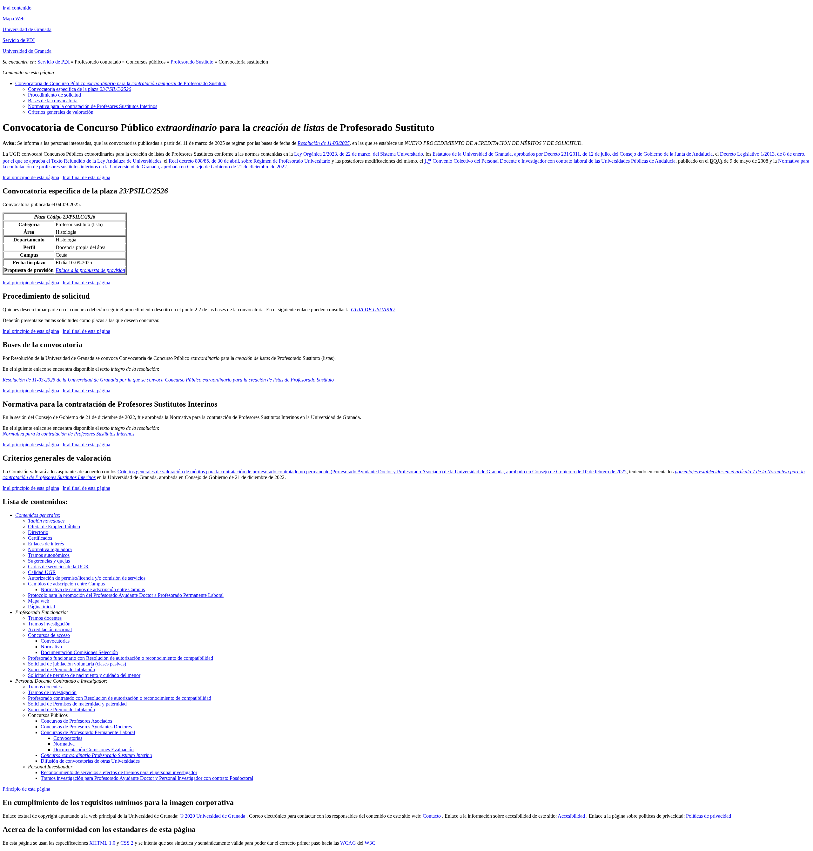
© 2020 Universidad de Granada (212, 816)
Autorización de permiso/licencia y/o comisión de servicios (86, 578)
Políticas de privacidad (708, 816)
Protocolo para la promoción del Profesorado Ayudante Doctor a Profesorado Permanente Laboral (126, 595)
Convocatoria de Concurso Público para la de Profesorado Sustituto (120, 83)
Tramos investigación (49, 623)
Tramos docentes (45, 618)
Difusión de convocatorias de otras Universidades (90, 761)
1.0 (102, 843)
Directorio (38, 532)
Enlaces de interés (46, 543)
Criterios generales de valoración (60, 112)
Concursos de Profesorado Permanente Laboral (88, 732)
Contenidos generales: (37, 515)
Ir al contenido (17, 7)
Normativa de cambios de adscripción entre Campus (93, 589)
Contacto (432, 816)
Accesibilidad (571, 816)
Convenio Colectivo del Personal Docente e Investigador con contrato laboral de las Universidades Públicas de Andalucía (549, 161)
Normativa (51, 646)
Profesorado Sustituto (192, 61)
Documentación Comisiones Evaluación (93, 749)
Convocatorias (55, 641)
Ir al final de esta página (86, 177)
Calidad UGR (42, 572)
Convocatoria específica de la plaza (79, 89)
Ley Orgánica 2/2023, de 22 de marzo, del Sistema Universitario (358, 154)
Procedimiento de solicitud (54, 95)
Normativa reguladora (50, 549)
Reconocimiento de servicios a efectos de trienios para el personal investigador (119, 772)
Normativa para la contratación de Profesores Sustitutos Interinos (92, 106)
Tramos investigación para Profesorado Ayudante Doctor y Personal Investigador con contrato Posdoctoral (147, 778)
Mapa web (38, 601)
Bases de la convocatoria (52, 100)
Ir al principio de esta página (31, 177)
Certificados (40, 538)
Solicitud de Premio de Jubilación (61, 669)
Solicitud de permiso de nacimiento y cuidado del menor (84, 675)
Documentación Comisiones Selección (79, 652)
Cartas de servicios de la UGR (58, 566)
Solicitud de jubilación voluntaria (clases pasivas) (77, 663)
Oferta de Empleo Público (54, 526)
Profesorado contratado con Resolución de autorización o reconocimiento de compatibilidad (119, 698)
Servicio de (53, 61)
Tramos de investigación (52, 692)
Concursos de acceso (49, 635)
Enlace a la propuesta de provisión (90, 270)
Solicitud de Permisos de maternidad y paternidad (77, 703)
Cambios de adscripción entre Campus (66, 583)
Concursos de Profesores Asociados (76, 721)
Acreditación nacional (50, 629)
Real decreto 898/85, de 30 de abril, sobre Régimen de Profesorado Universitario (249, 161)
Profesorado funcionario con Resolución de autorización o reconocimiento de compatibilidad (120, 658)
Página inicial (41, 606)
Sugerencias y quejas (49, 561)
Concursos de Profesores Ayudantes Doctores (86, 726)
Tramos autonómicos (49, 555)
